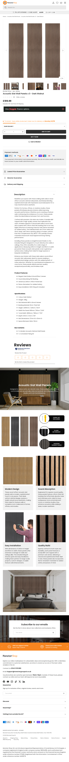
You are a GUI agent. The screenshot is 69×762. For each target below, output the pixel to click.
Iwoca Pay (16, 739)
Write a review (20, 97)
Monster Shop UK (11, 735)
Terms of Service (44, 738)
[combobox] (34, 7)
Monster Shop (7, 91)
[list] (34, 50)
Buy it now (34, 137)
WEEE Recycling (7, 739)
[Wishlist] (57, 3)
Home (4, 16)
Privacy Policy (34, 738)
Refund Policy (24, 738)
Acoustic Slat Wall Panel (13, 16)
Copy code (51, 12)
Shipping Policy (14, 738)
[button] (61, 3)
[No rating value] (8, 97)
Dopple (64, 738)
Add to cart (46, 132)
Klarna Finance (55, 738)
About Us (5, 738)
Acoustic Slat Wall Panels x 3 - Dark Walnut (32, 16)
